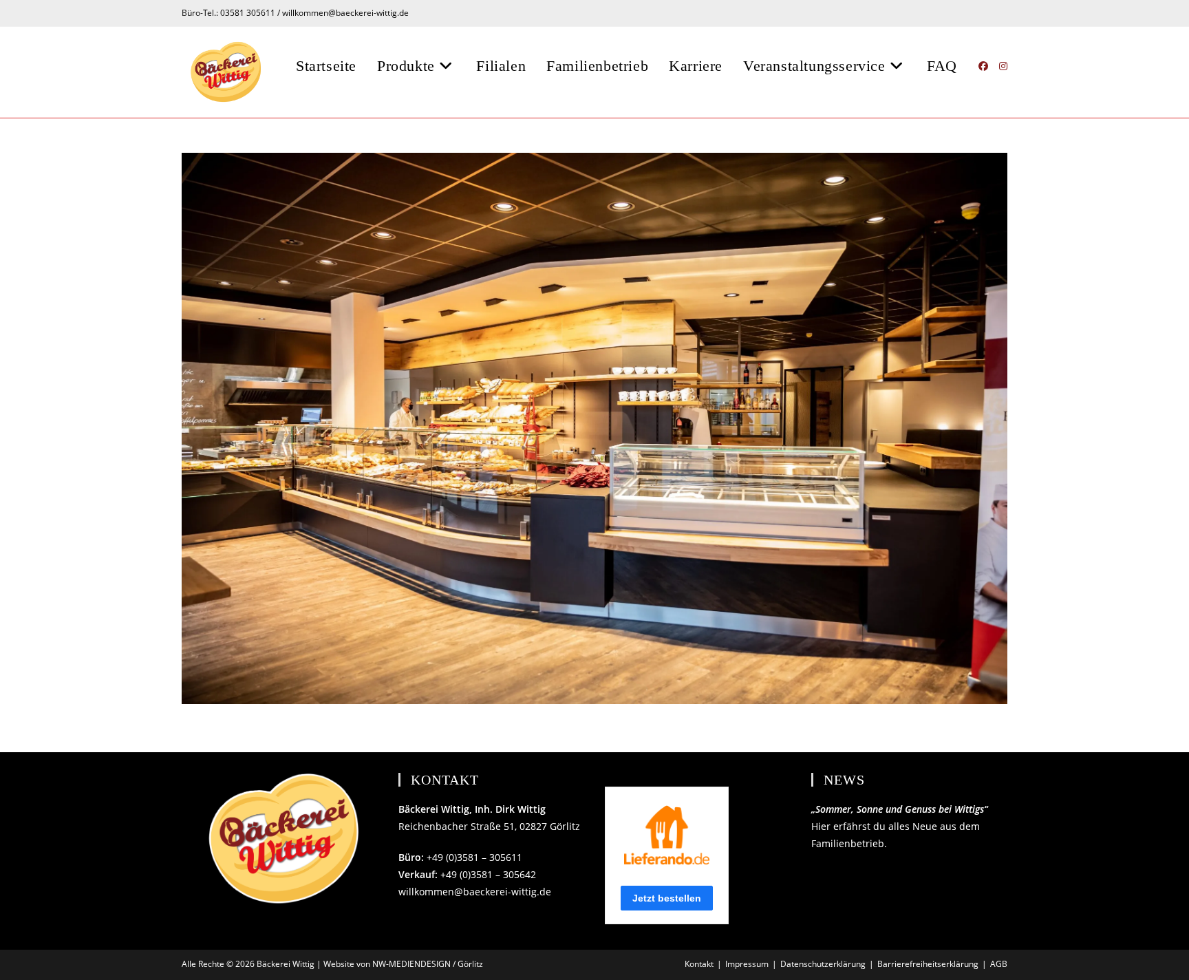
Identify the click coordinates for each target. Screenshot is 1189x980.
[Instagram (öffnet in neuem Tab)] (1003, 66)
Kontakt (699, 964)
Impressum (747, 964)
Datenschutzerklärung (823, 964)
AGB (998, 964)
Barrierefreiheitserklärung (927, 964)
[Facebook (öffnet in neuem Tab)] (983, 66)
